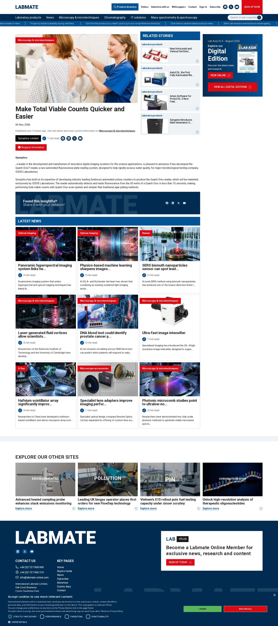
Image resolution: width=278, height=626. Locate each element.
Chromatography (115, 17)
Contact (192, 7)
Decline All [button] (245, 609)
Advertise (62, 582)
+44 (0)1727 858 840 (32, 567)
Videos (144, 7)
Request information (32, 147)
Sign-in (203, 7)
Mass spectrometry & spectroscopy (174, 17)
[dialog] (139, 609)
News (50, 17)
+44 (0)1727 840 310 (32, 572)
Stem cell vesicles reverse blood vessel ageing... (213, 23)
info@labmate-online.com (34, 577)
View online (218, 75)
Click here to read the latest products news (158, 23)
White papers (179, 7)
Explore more (23, 508)
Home (60, 567)
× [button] (274, 595)
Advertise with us (160, 7)
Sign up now (252, 6)
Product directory (127, 7)
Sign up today (178, 562)
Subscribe (215, 7)
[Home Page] (26, 7)
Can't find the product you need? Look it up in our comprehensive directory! (88, 23)
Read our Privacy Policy (112, 611)
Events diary (64, 586)
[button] (65, 622)
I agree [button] (202, 609)
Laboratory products (28, 17)
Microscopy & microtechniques (79, 17)
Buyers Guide (64, 571)
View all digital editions (230, 86)
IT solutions (138, 17)
